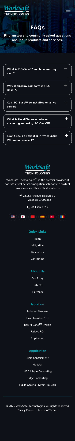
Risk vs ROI (37, 331)
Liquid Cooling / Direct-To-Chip (37, 385)
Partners (37, 292)
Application (37, 338)
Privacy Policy (25, 410)
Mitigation (37, 245)
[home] (16, 10)
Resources (37, 252)
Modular (37, 364)
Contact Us (37, 259)
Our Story (37, 278)
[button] (67, 10)
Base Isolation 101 (37, 318)
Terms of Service (48, 410)
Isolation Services (37, 311)
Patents (38, 285)
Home (37, 239)
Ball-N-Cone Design (37, 325)
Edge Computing (38, 378)
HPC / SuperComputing (38, 371)
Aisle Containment (38, 358)
